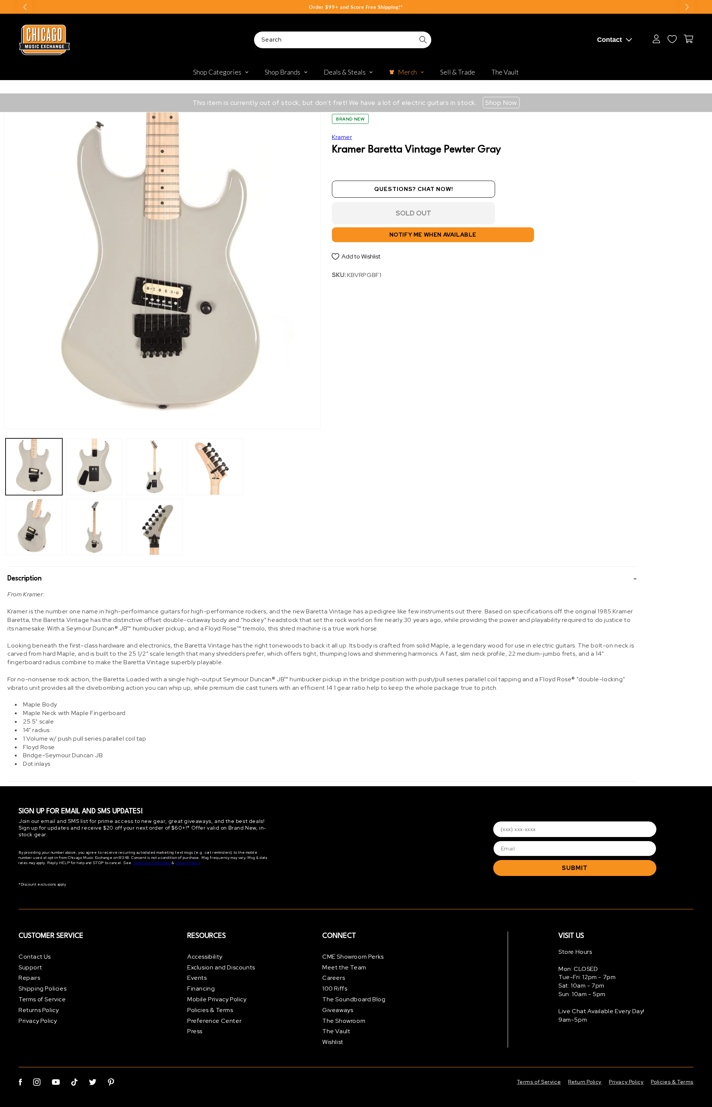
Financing (201, 988)
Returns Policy (39, 1010)
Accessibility (204, 957)
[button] (322, 578)
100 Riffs (334, 988)
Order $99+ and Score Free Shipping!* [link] (356, 7)
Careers (333, 978)
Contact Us (35, 957)
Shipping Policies (42, 988)
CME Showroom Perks (353, 957)
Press (194, 1031)
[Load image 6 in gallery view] (154, 527)
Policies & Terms (210, 1010)
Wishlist (332, 1042)
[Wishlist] (672, 39)
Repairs (29, 978)
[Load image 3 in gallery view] (94, 466)
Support (30, 967)
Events (197, 978)
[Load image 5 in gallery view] (154, 466)
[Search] (423, 40)
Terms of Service (42, 999)
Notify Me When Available (433, 234)
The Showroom (343, 1021)
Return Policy (584, 1081)
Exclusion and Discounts (221, 967)
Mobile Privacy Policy (217, 999)
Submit (575, 868)
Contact (609, 39)
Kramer (342, 137)
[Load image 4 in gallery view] (94, 527)
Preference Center (214, 1021)
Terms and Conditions (152, 863)
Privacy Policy (187, 863)
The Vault (336, 1031)
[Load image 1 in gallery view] (34, 466)
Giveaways (337, 1010)
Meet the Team (344, 967)
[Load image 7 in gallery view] (215, 466)
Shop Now (501, 102)
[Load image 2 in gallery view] (34, 527)
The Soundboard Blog (353, 999)
